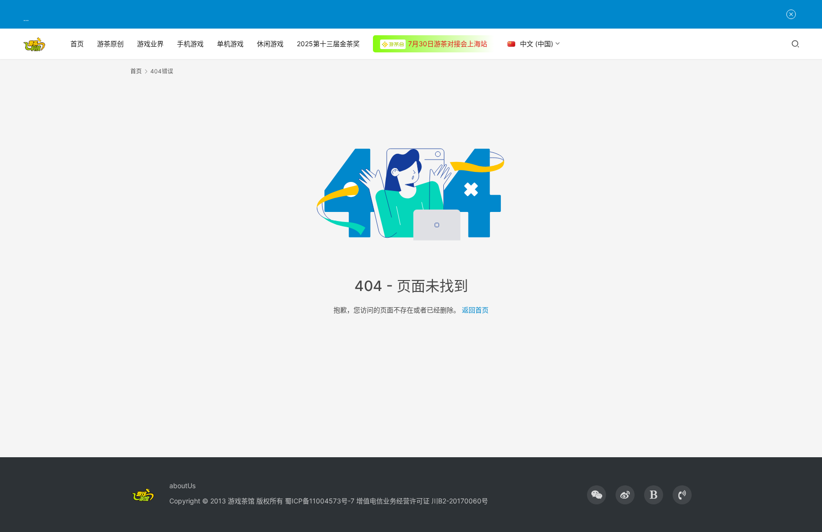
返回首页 (475, 310)
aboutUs (182, 486)
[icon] (596, 494)
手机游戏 (190, 44)
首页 (77, 44)
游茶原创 (110, 44)
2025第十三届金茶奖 (328, 44)
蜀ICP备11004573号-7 (319, 501)
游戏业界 (150, 44)
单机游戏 (230, 44)
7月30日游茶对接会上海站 (447, 44)
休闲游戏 (270, 44)
